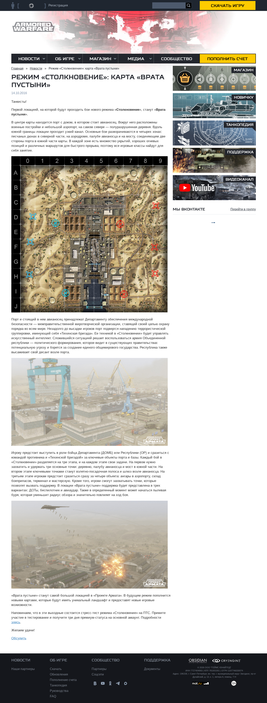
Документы (152, 669)
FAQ (53, 696)
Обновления (59, 674)
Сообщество (176, 58)
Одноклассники (110, 683)
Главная (17, 68)
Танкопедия (58, 685)
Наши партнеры (23, 669)
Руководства (59, 690)
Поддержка (157, 660)
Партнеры (99, 669)
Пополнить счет (227, 58)
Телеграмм (118, 683)
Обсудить (18, 638)
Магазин (100, 58)
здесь (15, 622)
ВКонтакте (95, 683)
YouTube (102, 683)
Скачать (56, 669)
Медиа (136, 58)
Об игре (64, 58)
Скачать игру (227, 5)
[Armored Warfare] (33, 27)
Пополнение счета (63, 680)
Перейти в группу (243, 209)
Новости (29, 58)
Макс (125, 683)
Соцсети (98, 674)
